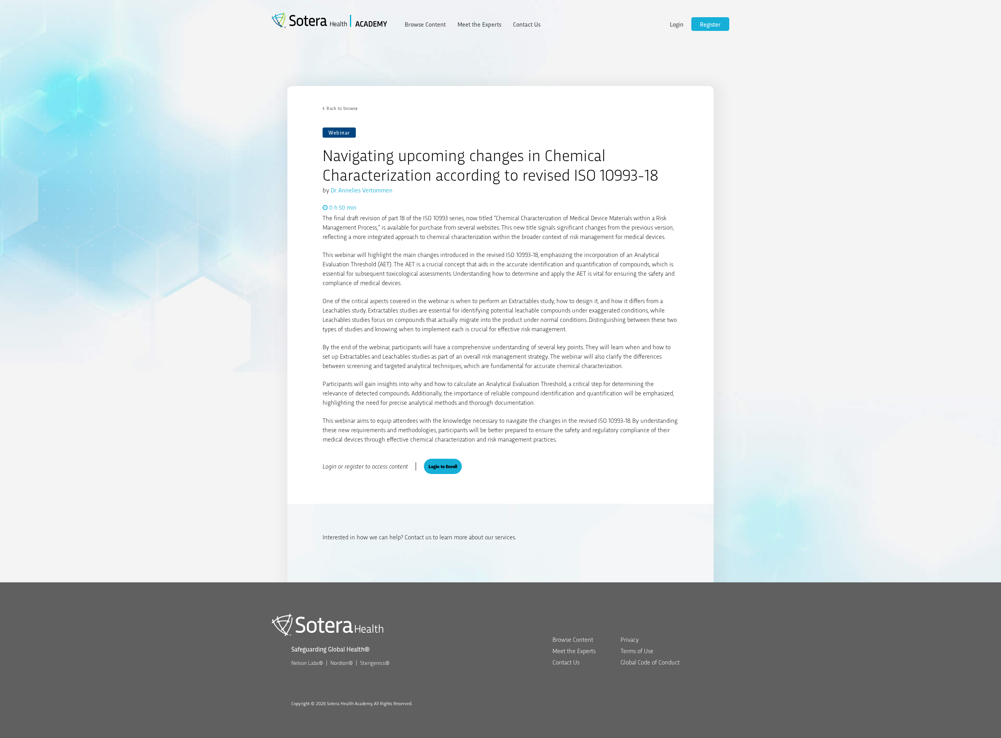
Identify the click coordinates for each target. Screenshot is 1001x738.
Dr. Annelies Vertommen (362, 190)
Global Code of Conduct (650, 662)
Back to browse (342, 108)
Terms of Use (637, 650)
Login (676, 24)
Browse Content (425, 24)
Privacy (630, 639)
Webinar (339, 132)
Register (710, 24)
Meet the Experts (479, 24)
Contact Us (526, 24)
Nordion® (341, 662)
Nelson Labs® (307, 662)
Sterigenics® (374, 662)
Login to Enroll (443, 466)
